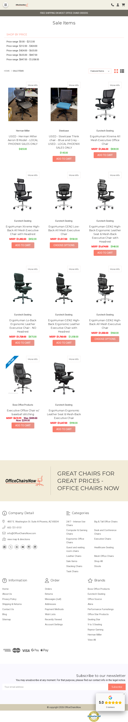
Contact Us (8, 609)
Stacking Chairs (74, 566)
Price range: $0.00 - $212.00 (21, 41)
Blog (4, 614)
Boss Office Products (99, 589)
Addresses (50, 604)
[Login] (119, 5)
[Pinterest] (17, 547)
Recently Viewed (53, 619)
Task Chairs (72, 571)
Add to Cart (64, 158)
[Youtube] (23, 547)
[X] (10, 547)
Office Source (95, 599)
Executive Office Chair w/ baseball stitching (23, 412)
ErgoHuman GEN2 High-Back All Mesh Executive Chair (105, 324)
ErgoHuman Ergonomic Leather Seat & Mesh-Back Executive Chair (64, 414)
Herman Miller (95, 634)
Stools (97, 566)
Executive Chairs (102, 538)
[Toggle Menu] (5, 4)
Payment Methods (54, 609)
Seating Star (94, 619)
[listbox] (100, 71)
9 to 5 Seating (95, 624)
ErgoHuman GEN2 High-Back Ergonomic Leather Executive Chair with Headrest (64, 326)
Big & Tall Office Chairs (106, 521)
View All (92, 639)
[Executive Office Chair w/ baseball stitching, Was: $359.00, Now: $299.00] (23, 378)
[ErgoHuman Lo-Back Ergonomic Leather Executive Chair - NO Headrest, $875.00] (23, 288)
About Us (7, 594)
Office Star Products (98, 614)
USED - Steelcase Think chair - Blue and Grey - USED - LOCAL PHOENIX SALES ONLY (64, 142)
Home (5, 589)
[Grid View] (116, 71)
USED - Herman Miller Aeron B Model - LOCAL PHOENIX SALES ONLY (23, 140)
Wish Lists (50, 614)
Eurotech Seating (96, 594)
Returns (49, 594)
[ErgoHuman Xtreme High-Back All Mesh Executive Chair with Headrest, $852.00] (23, 194)
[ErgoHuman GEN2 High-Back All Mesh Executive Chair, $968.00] (105, 288)
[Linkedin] (35, 547)
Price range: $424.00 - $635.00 (22, 50)
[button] (64, 716)
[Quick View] (30, 85)
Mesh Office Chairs (104, 556)
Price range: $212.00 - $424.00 (22, 46)
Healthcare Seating (104, 547)
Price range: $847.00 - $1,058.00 (23, 59)
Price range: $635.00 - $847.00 (22, 55)
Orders (48, 589)
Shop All (98, 561)
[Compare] (36, 85)
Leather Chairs (73, 556)
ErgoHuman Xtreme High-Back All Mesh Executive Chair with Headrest (23, 230)
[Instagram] (29, 547)
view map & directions (18, 539)
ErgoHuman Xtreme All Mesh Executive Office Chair (105, 140)
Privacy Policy (9, 599)
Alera (90, 604)
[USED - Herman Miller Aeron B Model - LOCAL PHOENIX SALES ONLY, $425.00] (23, 104)
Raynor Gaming (95, 629)
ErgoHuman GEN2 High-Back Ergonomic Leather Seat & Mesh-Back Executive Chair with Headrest (105, 234)
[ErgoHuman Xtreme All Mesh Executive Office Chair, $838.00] (105, 104)
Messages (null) (53, 599)
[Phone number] (113, 5)
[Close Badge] (124, 694)
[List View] (122, 71)
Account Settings (54, 624)
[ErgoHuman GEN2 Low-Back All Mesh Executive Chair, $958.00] (64, 194)
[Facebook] (4, 547)
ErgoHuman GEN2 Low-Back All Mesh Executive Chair (64, 230)
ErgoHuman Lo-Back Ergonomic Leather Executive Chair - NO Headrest (22, 326)
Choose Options (66, 245)
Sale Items (71, 561)
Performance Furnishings (101, 609)
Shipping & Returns (12, 604)
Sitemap (6, 619)
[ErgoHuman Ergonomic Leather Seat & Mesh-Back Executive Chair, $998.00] (64, 378)
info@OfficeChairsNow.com (21, 533)
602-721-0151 (14, 527)
